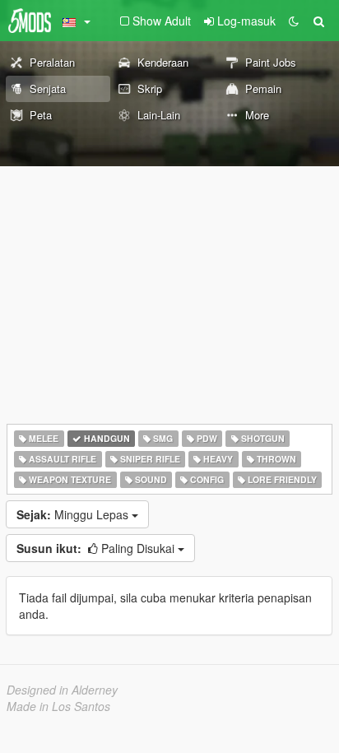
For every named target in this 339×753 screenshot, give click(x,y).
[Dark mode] (293, 20)
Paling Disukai (97, 548)
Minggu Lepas (74, 514)
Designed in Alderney (62, 689)
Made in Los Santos (58, 706)
